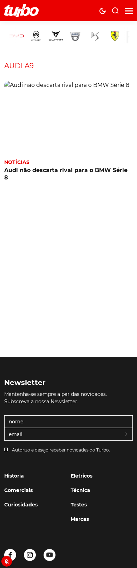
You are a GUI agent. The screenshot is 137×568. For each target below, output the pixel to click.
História (14, 476)
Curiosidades (21, 504)
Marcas (80, 519)
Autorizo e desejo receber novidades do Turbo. (61, 450)
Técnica (80, 490)
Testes (79, 504)
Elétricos (81, 476)
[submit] (127, 435)
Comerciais (18, 490)
